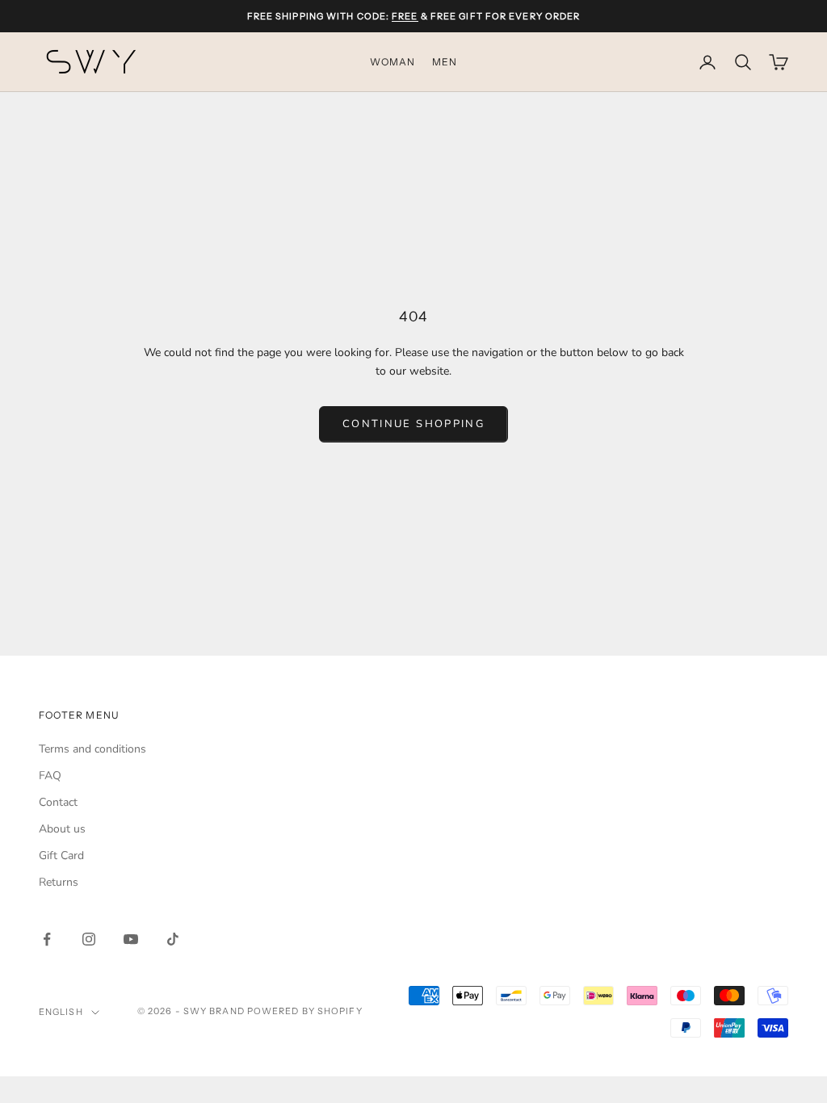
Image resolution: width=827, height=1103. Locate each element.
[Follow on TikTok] (173, 939)
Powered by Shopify (305, 1011)
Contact (58, 802)
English (61, 1011)
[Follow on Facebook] (47, 939)
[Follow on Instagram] (89, 939)
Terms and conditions (92, 749)
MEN (445, 62)
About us (62, 829)
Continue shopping (413, 424)
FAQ (50, 775)
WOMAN (393, 62)
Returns (58, 882)
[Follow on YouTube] (131, 939)
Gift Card (61, 855)
